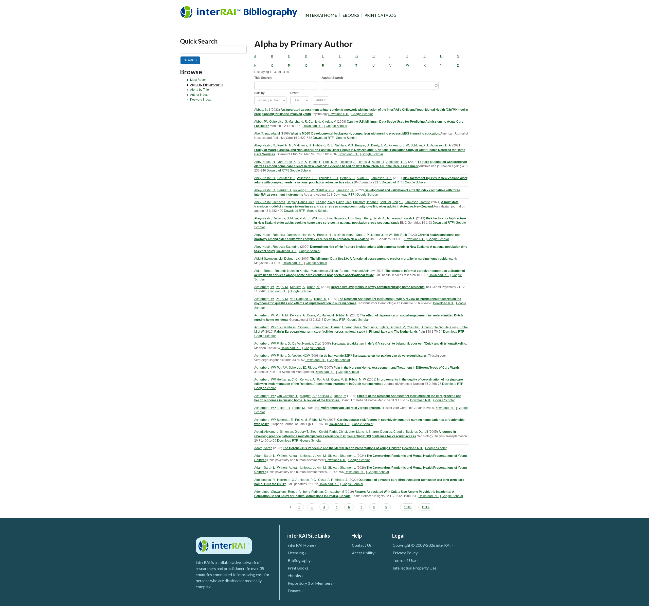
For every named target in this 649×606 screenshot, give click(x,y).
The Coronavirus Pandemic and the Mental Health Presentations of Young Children (342, 448)
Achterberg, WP (264, 343)
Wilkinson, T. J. (307, 178)
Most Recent (198, 80)
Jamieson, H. (345, 190)
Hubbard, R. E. (323, 145)
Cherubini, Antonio (419, 327)
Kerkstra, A (325, 396)
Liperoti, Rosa (351, 327)
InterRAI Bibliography (239, 12)
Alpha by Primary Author (206, 85)
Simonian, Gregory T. (294, 431)
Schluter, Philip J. (391, 202)
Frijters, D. (284, 343)
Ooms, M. (313, 315)
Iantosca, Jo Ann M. (313, 456)
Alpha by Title (199, 89)
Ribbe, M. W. (357, 379)
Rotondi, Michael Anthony (357, 271)
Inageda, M (272, 133)
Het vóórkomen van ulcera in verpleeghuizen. (348, 408)
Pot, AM (282, 367)
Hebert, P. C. (308, 480)
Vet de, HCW (301, 355)
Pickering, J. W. (398, 145)
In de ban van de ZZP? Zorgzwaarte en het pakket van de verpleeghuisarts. (373, 355)
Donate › (295, 590)
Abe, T (258, 133)
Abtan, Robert (263, 271)
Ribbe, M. (313, 287)
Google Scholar (362, 114)
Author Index (199, 95)
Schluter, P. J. (420, 145)
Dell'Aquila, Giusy (446, 327)
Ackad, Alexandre (266, 431)
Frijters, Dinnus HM (392, 327)
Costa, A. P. (325, 480)
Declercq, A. (348, 162)
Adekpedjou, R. (265, 480)
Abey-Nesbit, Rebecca (269, 202)
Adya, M (330, 121)
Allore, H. (378, 162)
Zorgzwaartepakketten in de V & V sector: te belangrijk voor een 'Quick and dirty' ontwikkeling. (399, 343)
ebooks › (295, 575)
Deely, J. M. (379, 145)
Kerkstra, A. (297, 287)
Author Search (332, 78)
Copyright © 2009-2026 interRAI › (423, 545)
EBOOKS (350, 15)
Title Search (263, 78)
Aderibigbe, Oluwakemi (270, 492)
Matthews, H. (303, 145)
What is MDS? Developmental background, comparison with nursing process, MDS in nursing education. (365, 133)
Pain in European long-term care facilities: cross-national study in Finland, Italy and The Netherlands (346, 331)
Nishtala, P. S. (344, 145)
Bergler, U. (362, 145)
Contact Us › (363, 545)
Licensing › (297, 552)
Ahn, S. (303, 162)
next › (407, 507)
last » (425, 507)
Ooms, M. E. (339, 379)
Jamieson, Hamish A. (400, 218)
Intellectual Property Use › (415, 567)
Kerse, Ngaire (355, 235)
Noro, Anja (370, 327)
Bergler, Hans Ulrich (300, 202)
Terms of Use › (405, 560)
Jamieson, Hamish (417, 202)
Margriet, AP (308, 396)
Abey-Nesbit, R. (265, 145)
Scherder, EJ (297, 367)
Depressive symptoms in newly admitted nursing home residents (378, 287)
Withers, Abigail (287, 456)
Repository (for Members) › (312, 583)
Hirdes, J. (364, 162)
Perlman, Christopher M (327, 492)
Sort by (259, 93)
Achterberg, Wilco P (267, 327)
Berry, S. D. (347, 178)
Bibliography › (300, 560)
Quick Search (199, 41)
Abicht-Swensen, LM (268, 258)
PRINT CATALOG (380, 15)
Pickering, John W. (379, 235)
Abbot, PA (261, 121)
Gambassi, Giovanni (296, 327)
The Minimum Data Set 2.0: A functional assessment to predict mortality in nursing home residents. (381, 258)
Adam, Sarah (263, 448)
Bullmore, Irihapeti (365, 202)
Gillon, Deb (344, 202)
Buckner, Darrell (417, 431)
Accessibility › (364, 552)
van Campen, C (287, 396)
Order (294, 93)
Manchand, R (298, 121)
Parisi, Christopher (342, 431)
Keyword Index (200, 99)
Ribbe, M (340, 396)
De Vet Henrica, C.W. (306, 343)
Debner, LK (292, 258)
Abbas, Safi (262, 109)
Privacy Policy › (406, 552)
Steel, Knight (319, 431)
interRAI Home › (302, 545)
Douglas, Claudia (392, 431)
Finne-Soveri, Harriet (326, 327)
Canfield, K (316, 121)
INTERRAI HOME (320, 15)
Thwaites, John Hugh (348, 218)
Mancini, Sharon (367, 431)
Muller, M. (328, 315)
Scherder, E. (285, 420)
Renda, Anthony (299, 492)
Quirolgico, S (278, 121)
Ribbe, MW (315, 367)
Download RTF (338, 114)
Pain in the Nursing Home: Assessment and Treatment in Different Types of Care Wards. (397, 367)
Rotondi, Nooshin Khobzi (292, 271)
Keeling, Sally (325, 202)
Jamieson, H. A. (441, 145)
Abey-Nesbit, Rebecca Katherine (276, 247)
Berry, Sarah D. (374, 218)
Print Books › (299, 567)
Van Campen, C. (301, 299)
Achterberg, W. (264, 287)
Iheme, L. (315, 162)
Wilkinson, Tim (322, 218)
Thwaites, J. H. (329, 178)
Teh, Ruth (400, 235)
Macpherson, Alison (324, 271)
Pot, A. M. (282, 287)
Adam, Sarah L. (265, 456)
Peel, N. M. (284, 145)
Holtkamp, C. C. (287, 379)
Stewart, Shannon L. (342, 456)
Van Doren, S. (286, 162)
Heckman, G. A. (287, 480)
